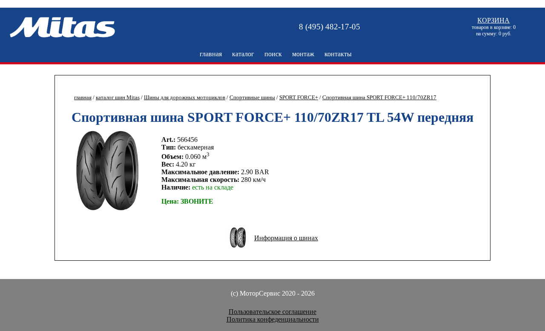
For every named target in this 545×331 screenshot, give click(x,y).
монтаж (303, 54)
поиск (273, 54)
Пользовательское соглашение (272, 311)
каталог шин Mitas (118, 98)
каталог (243, 54)
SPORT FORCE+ (298, 98)
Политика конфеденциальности (273, 319)
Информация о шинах (286, 238)
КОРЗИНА (493, 20)
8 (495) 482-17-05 (329, 26)
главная (211, 54)
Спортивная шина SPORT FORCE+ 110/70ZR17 (379, 98)
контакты (338, 54)
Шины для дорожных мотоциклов (184, 98)
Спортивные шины (252, 98)
